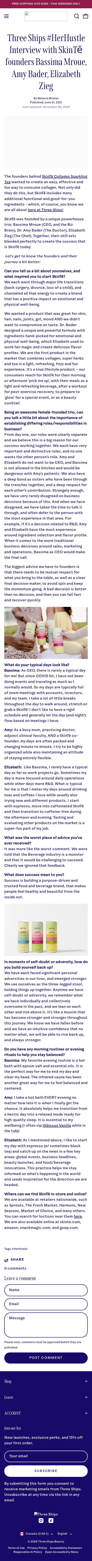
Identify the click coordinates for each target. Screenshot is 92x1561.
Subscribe (46, 1471)
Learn (8, 1397)
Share (17, 1259)
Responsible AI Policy (27, 1552)
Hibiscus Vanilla (57, 1126)
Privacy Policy (37, 1548)
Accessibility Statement (66, 1548)
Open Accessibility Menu (62, 1552)
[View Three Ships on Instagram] (41, 1520)
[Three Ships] (46, 16)
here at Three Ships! (45, 210)
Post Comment (46, 1358)
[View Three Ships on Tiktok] (51, 1520)
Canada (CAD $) (37, 1534)
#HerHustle (19, 1249)
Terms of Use (16, 1548)
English (63, 1534)
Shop (8, 1381)
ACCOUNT (12, 1413)
